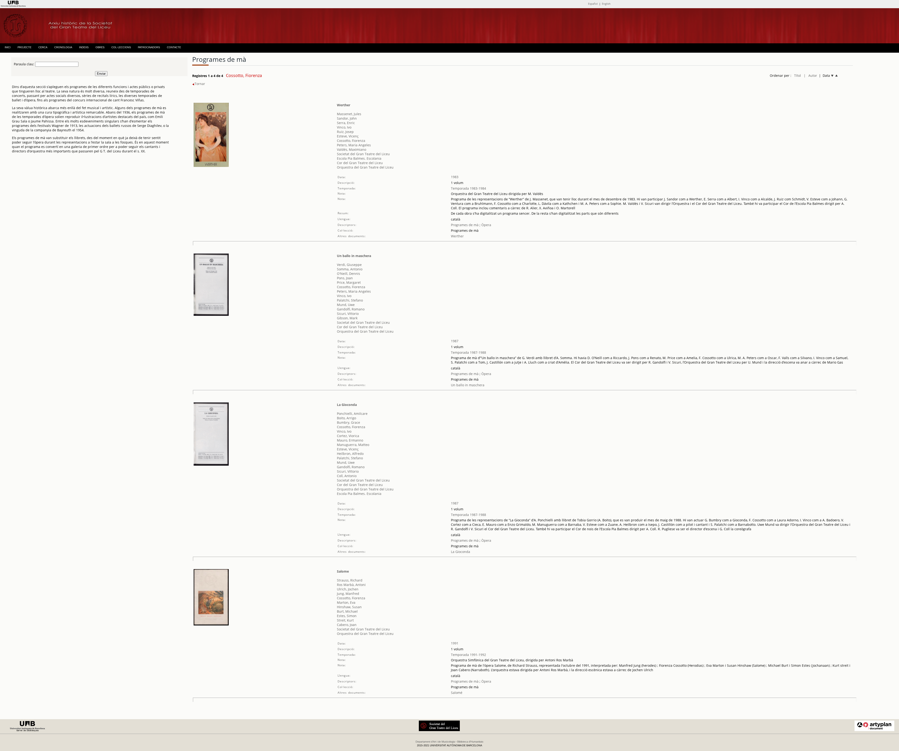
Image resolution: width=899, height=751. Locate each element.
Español (593, 3)
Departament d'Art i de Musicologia (435, 741)
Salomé (456, 692)
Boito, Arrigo (346, 418)
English (606, 3)
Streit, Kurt (345, 620)
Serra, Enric (346, 123)
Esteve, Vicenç (348, 136)
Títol (797, 75)
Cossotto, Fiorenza (351, 140)
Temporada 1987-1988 (468, 352)
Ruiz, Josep (345, 131)
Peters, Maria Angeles (354, 145)
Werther (343, 105)
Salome (343, 571)
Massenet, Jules (349, 114)
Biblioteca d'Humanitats (470, 741)
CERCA (42, 47)
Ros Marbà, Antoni (351, 584)
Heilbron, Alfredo (350, 453)
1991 (454, 643)
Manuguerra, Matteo (353, 444)
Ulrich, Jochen (347, 589)
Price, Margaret (349, 282)
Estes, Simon (347, 616)
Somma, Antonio (349, 269)
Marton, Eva (346, 602)
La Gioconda (347, 404)
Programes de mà (465, 225)
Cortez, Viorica (348, 436)
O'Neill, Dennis (348, 273)
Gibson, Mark (347, 318)
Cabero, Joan (347, 624)
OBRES (100, 47)
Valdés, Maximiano (351, 149)
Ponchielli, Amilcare (352, 413)
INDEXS (83, 47)
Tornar (200, 83)
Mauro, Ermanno (350, 440)
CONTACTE (174, 47)
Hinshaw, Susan (349, 607)
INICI (8, 47)
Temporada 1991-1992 (468, 654)
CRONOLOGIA (63, 47)
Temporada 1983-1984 (468, 188)
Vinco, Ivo (344, 127)
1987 (454, 341)
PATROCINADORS (149, 47)
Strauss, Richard (349, 580)
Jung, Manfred (348, 593)
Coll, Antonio (347, 476)
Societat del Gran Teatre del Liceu (363, 154)
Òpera (485, 225)
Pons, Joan (345, 278)
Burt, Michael (347, 611)
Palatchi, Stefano (350, 300)
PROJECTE (24, 47)
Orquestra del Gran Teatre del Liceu (365, 167)
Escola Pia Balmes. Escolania (359, 158)
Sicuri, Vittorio (348, 313)
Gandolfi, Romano (351, 309)
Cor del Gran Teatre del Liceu (360, 163)
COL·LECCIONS (121, 47)
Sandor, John (347, 118)
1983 (454, 177)
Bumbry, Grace (348, 422)
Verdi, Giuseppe (349, 264)
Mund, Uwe (346, 304)
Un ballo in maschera (354, 256)
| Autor (810, 75)
